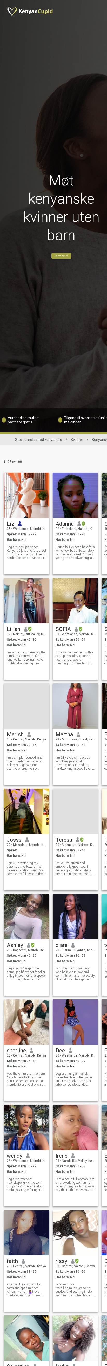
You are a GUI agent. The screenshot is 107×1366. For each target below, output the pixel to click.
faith (12, 1261)
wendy (14, 1156)
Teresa (64, 840)
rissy (61, 1261)
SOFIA (63, 629)
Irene (62, 1156)
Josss (14, 840)
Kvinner (77, 440)
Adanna (65, 524)
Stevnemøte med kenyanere (38, 440)
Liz (10, 524)
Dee (60, 1050)
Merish (15, 734)
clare (62, 945)
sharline (16, 1050)
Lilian (13, 629)
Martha (64, 734)
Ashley (15, 945)
